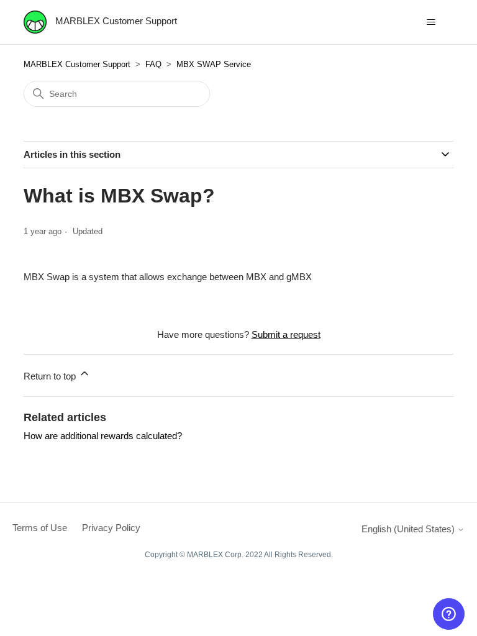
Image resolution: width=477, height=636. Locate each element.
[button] (449, 614)
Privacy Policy (111, 527)
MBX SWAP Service (213, 64)
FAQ (153, 64)
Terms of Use (39, 527)
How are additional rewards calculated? (103, 435)
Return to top (51, 376)
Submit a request (286, 334)
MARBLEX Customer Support (77, 64)
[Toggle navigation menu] (431, 22)
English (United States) (409, 529)
